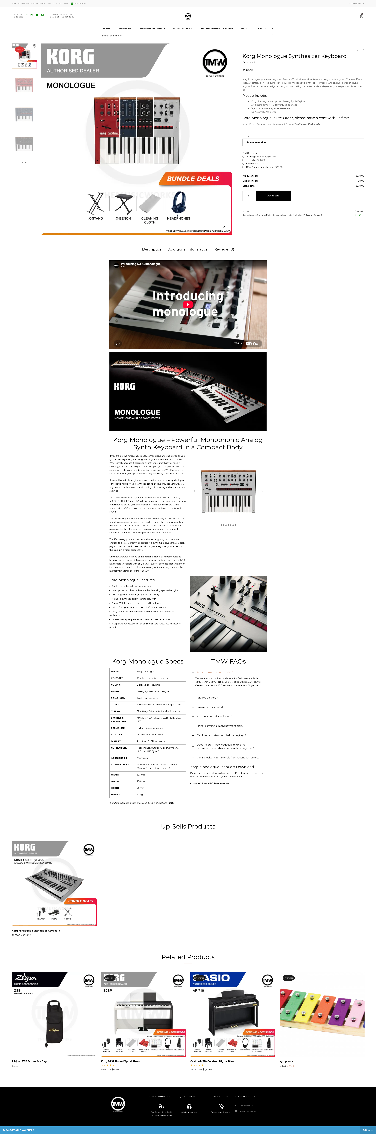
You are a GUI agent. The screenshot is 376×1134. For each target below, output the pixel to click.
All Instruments (258, 215)
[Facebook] (27, 15)
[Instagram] (32, 15)
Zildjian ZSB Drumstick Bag (29, 1061)
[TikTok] (42, 15)
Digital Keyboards (273, 215)
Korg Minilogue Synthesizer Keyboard (36, 930)
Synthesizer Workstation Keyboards (307, 215)
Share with (359, 211)
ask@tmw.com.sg (248, 1111)
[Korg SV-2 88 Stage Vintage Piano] (358, 50)
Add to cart (273, 195)
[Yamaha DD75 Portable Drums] (362, 50)
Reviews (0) (224, 249)
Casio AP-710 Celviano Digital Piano (212, 1061)
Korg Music (287, 215)
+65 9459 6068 (246, 1105)
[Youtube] (37, 15)
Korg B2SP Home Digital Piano (120, 1061)
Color (245, 136)
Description (152, 249)
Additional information (188, 249)
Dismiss (369, 1130)
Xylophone (286, 1061)
